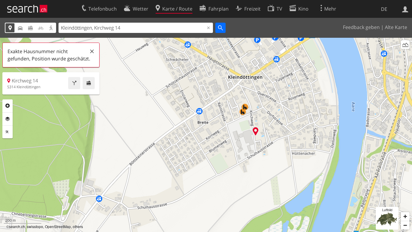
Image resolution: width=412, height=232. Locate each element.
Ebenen (7, 119)
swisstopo (35, 226)
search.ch (17, 226)
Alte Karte (396, 27)
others (78, 226)
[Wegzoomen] (405, 225)
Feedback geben (361, 27)
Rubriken (7, 105)
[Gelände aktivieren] (405, 44)
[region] (206, 135)
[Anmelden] (405, 8)
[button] (255, 131)
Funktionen (7, 132)
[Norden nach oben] (405, 55)
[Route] (74, 83)
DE (384, 9)
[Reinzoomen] (405, 216)
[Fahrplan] (89, 83)
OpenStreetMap (58, 226)
